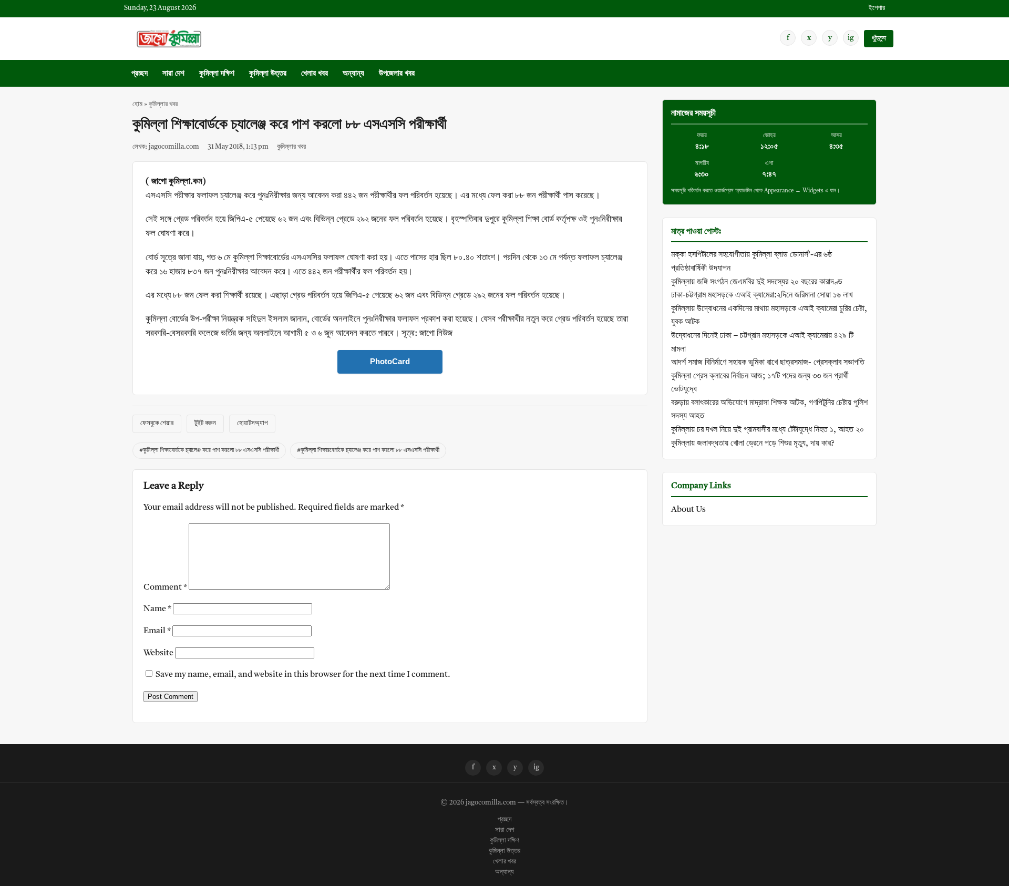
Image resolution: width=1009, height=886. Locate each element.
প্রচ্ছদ (139, 74)
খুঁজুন (878, 38)
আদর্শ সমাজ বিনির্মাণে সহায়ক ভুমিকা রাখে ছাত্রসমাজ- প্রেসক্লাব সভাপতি (767, 362)
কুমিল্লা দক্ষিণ (216, 74)
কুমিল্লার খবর (163, 104)
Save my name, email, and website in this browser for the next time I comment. (303, 675)
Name (157, 609)
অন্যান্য (353, 74)
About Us (688, 510)
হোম (137, 104)
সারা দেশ (173, 74)
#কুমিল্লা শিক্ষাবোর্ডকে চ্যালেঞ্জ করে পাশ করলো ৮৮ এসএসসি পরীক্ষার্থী (209, 450)
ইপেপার (877, 8)
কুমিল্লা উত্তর (267, 74)
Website (158, 653)
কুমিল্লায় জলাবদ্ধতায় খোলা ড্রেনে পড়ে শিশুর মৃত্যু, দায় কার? (753, 443)
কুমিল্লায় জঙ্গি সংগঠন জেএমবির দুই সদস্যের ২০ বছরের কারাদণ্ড (756, 282)
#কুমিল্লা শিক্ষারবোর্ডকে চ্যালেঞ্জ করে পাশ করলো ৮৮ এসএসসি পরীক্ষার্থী (368, 450)
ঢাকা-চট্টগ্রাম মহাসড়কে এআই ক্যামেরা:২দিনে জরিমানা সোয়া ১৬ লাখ (761, 295)
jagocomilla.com (491, 803)
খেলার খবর (314, 74)
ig (851, 38)
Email (157, 631)
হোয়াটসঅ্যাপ (252, 423)
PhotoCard (390, 361)
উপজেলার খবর (397, 74)
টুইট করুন (205, 423)
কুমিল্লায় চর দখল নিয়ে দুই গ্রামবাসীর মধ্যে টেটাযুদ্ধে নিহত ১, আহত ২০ (767, 430)
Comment (165, 587)
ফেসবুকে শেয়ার (156, 423)
